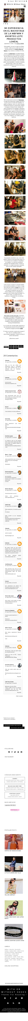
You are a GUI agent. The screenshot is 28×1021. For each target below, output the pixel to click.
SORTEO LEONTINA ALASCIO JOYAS (14, 940)
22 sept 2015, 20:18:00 (11, 506)
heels (14, 960)
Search (12, 1)
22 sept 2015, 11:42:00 (10, 392)
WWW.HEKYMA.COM (10, 657)
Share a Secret (8, 627)
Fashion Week (12, 951)
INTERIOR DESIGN (9, 952)
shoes (22, 960)
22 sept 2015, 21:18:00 (11, 530)
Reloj (22, 957)
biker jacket (19, 958)
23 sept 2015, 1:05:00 (10, 666)
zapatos (7, 961)
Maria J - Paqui (8, 454)
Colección (11, 949)
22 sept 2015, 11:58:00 (10, 408)
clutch (10, 960)
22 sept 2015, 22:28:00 (11, 565)
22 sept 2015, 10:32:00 (11, 362)
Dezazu (6, 406)
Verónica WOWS (20, 43)
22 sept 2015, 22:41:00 (11, 582)
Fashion (7, 951)
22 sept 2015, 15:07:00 (11, 456)
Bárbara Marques (9, 488)
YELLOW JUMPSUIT (10, 894)
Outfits (14, 957)
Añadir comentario (19, 696)
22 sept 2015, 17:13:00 (11, 490)
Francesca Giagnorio (9, 610)
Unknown (7, 360)
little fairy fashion (9, 681)
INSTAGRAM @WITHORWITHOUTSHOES (14, 983)
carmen (7, 581)
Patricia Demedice (9, 471)
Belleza (16, 345)
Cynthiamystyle (8, 564)
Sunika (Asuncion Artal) (10, 391)
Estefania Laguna (9, 436)
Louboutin (15, 955)
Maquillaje (11, 348)
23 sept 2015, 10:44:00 (11, 683)
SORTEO (16, 348)
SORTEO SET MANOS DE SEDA (13, 850)
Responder (19, 372)
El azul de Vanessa (9, 664)
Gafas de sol (20, 951)
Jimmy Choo (8, 954)
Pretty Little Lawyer (9, 595)
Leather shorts (15, 954)
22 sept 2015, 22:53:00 (11, 597)
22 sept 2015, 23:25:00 (11, 612)
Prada (18, 957)
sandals (19, 960)
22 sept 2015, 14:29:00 (11, 437)
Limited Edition (8, 955)
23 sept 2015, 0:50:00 (10, 647)
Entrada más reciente (13, 725)
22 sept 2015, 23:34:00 (11, 629)
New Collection (8, 957)
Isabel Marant (18, 952)
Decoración (17, 949)
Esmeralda (7, 418)
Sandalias (13, 958)
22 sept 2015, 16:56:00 (11, 473)
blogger (21, 345)
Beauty (11, 345)
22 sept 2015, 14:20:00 (11, 420)
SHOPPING (7, 958)
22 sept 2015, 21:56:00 (11, 544)
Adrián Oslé (7, 504)
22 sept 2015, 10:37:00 (11, 379)
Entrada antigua (17, 727)
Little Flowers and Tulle (13, 872)
